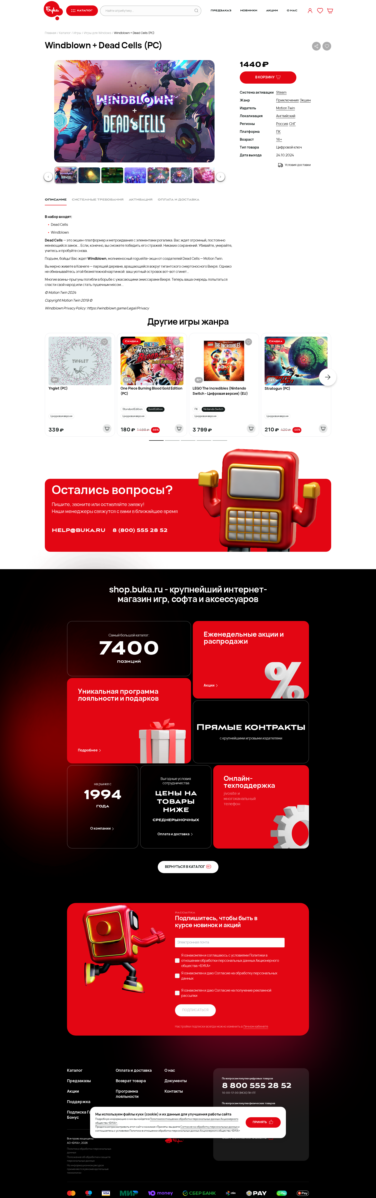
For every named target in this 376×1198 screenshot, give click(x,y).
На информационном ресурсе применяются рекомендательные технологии (88, 1169)
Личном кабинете (255, 1026)
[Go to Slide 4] (135, 175)
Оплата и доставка (174, 834)
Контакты (173, 1092)
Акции (272, 10)
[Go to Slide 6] (181, 175)
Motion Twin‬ (285, 108)
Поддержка (78, 1102)
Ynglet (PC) (58, 388)
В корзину (265, 77)
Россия (282, 124)
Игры (77, 33)
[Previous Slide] (48, 176)
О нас (292, 10)
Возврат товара (131, 1081)
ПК (278, 132)
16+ (279, 140)
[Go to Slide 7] (204, 175)
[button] (134, 111)
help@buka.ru (79, 530)
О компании (100, 828)
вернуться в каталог (185, 867)
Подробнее (88, 750)
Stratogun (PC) (277, 389)
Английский (285, 116)
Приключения (287, 100)
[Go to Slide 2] (89, 175)
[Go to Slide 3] (112, 175)
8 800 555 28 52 (256, 1085)
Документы (175, 1081)
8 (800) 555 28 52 (140, 530)
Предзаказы (79, 1081)
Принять (260, 1122)
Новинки (248, 10)
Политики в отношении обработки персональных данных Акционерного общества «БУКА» (230, 961)
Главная (50, 33)
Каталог (65, 33)
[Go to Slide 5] (158, 175)
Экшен (305, 100)
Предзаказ (221, 10)
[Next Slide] (220, 176)
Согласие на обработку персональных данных (209, 1127)
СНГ (292, 124)
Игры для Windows (97, 33)
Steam (281, 92)
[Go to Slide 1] (66, 175)
